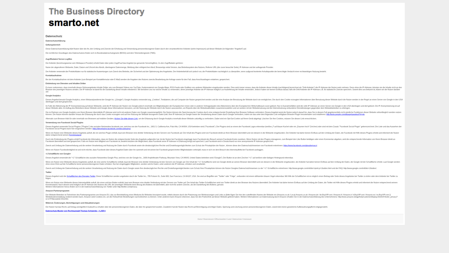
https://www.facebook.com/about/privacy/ (300, 146)
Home (200, 219)
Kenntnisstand (75, 135)
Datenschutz (237, 219)
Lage (229, 219)
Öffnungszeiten (220, 219)
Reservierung (208, 219)
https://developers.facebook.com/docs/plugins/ (111, 129)
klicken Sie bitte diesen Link (126, 119)
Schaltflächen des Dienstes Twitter (81, 176)
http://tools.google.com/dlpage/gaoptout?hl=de (345, 114)
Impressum (247, 219)
